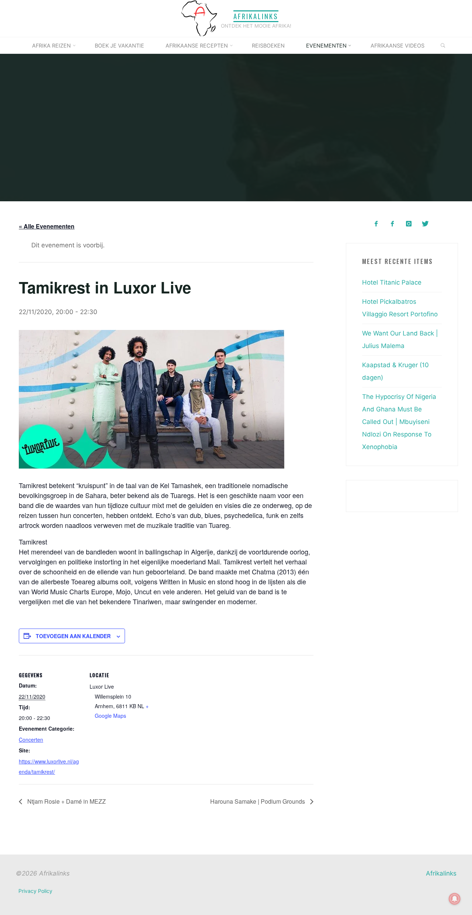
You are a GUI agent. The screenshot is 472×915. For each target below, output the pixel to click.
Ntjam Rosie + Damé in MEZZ (66, 801)
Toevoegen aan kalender (73, 635)
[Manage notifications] (455, 899)
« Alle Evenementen (46, 226)
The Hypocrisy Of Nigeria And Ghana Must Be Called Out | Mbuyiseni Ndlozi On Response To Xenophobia (399, 421)
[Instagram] (409, 224)
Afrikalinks (255, 16)
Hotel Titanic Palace (391, 282)
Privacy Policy (35, 891)
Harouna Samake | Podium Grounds (258, 801)
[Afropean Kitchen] (392, 224)
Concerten (31, 739)
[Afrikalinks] (199, 18)
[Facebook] (376, 224)
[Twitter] (425, 224)
